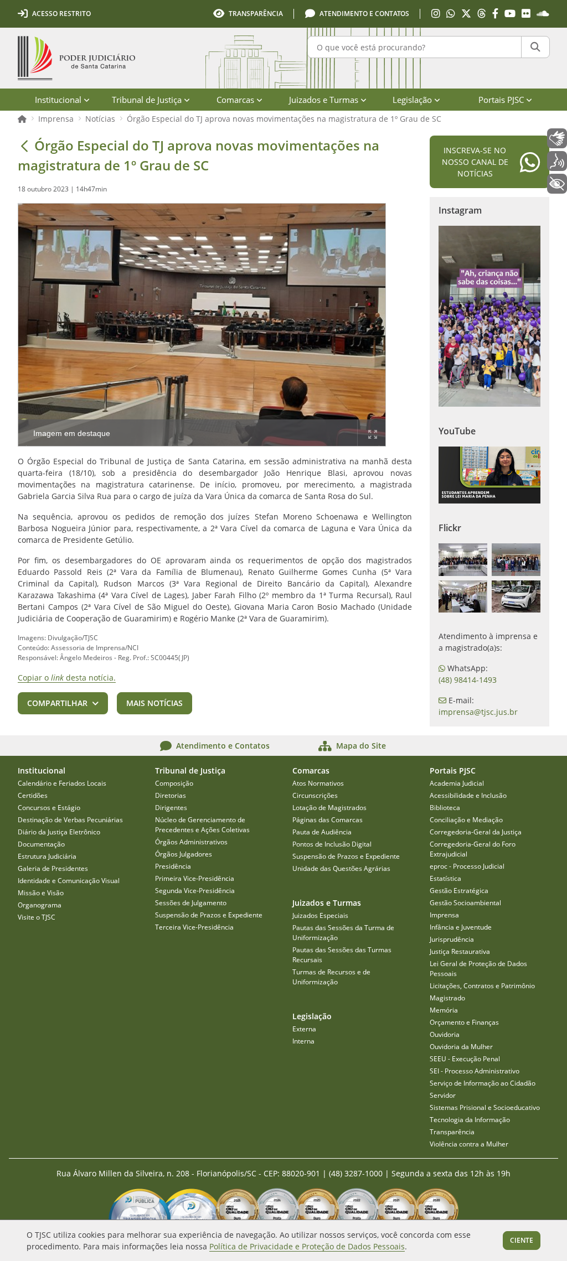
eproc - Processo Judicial (467, 866)
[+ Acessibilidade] (557, 184)
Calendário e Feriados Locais (62, 783)
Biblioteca (445, 807)
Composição (174, 783)
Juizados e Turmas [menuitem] (323, 99)
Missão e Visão (41, 892)
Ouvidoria (445, 1034)
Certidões (33, 795)
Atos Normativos (318, 783)
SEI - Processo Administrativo (474, 1071)
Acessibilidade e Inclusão (468, 795)
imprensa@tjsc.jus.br (478, 712)
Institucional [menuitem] (58, 99)
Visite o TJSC (36, 917)
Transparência (452, 1132)
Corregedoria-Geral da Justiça (476, 832)
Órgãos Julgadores (183, 854)
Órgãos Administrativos (191, 842)
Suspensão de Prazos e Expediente (208, 915)
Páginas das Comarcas (327, 819)
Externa (304, 1029)
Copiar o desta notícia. (67, 677)
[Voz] (557, 161)
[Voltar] (24, 145)
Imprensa (56, 118)
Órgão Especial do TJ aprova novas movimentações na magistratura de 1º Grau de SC (284, 118)
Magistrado (447, 998)
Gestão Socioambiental (465, 902)
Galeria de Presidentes (53, 868)
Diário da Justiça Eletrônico (59, 832)
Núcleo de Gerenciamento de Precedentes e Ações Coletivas (202, 824)
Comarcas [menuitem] (235, 99)
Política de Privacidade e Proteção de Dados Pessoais (307, 1246)
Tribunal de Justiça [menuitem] (147, 99)
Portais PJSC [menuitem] (501, 99)
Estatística (445, 878)
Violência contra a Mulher (469, 1144)
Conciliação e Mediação (466, 819)
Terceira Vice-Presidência (194, 927)
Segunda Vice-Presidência (195, 890)
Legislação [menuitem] (412, 99)
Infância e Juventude (461, 927)
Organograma (39, 905)
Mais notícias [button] (154, 703)
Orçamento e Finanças (464, 1022)
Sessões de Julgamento (190, 902)
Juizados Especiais (320, 915)
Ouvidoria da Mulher (461, 1046)
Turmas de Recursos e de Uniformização (331, 977)
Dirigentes (171, 807)
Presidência (173, 866)
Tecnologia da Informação (470, 1119)
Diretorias (170, 795)
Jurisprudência (452, 939)
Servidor (443, 1095)
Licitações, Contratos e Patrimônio (482, 985)
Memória (444, 1010)
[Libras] (557, 138)
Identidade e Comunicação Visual (69, 880)
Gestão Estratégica (459, 890)
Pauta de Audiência (322, 832)
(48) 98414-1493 (468, 679)
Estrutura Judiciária (47, 856)
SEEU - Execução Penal (465, 1058)
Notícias (100, 118)
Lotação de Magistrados (329, 807)
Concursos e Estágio (49, 807)
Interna (303, 1041)
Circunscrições (315, 795)
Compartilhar (57, 703)
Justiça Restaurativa (460, 951)
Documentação (41, 844)
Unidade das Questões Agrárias (341, 868)
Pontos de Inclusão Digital (332, 844)
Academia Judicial (457, 783)
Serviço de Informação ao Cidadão (482, 1083)
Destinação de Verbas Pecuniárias (70, 819)
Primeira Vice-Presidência (194, 878)
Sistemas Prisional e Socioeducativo (485, 1107)
